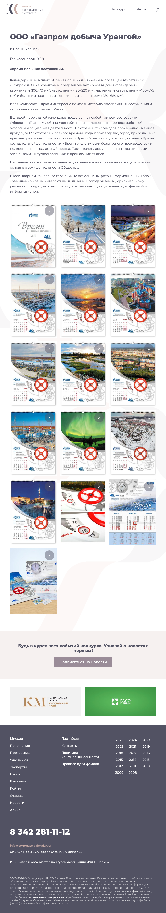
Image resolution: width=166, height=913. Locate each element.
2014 (132, 760)
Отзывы (16, 796)
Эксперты (18, 767)
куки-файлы (133, 891)
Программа (20, 753)
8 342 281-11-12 (40, 832)
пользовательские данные (45, 897)
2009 (119, 773)
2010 (146, 766)
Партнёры (70, 739)
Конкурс (119, 9)
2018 (119, 753)
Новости (17, 803)
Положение (20, 746)
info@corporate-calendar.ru (30, 845)
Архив (15, 810)
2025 (119, 740)
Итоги (141, 9)
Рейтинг (17, 788)
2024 (133, 740)
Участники (19, 760)
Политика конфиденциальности (80, 755)
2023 (146, 740)
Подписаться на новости (83, 662)
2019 (146, 746)
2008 (133, 773)
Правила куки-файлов (80, 764)
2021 (132, 746)
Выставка (18, 781)
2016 (146, 753)
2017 (132, 753)
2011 (133, 766)
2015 (119, 760)
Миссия (16, 739)
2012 (119, 766)
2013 (146, 760)
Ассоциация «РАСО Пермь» (88, 862)
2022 (119, 746)
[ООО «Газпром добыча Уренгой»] (33, 236)
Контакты (69, 746)
